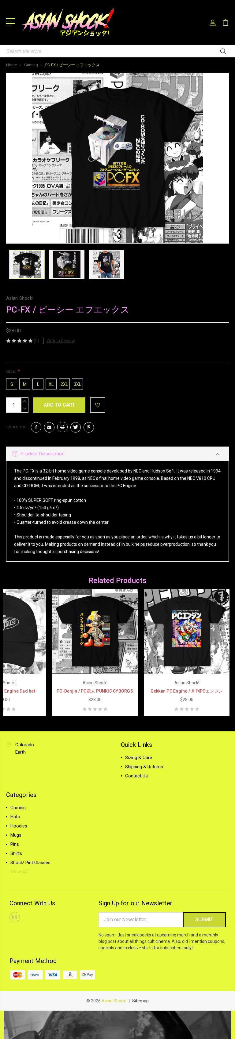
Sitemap (140, 1000)
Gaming (18, 807)
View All (18, 871)
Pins (14, 844)
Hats (15, 817)
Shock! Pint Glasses (30, 862)
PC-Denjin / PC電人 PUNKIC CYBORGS (95, 691)
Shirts (16, 853)
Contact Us (136, 776)
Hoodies (18, 826)
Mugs (15, 835)
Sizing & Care (138, 757)
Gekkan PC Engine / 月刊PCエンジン (187, 691)
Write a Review (61, 340)
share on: (16, 426)
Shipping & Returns (144, 766)
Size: (13, 371)
